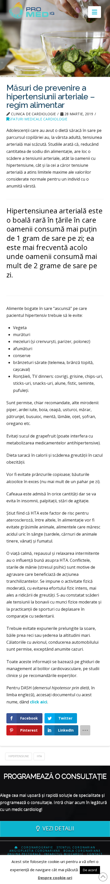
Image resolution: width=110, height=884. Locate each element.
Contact (95, 854)
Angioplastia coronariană (34, 850)
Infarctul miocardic (64, 854)
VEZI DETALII (58, 828)
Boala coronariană (82, 850)
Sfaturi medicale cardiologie (38, 119)
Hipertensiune (18, 756)
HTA (39, 756)
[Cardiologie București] (16, 847)
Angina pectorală (24, 854)
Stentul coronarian (76, 847)
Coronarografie (37, 847)
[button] (94, 12)
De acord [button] (90, 870)
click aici (38, 702)
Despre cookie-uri (55, 877)
